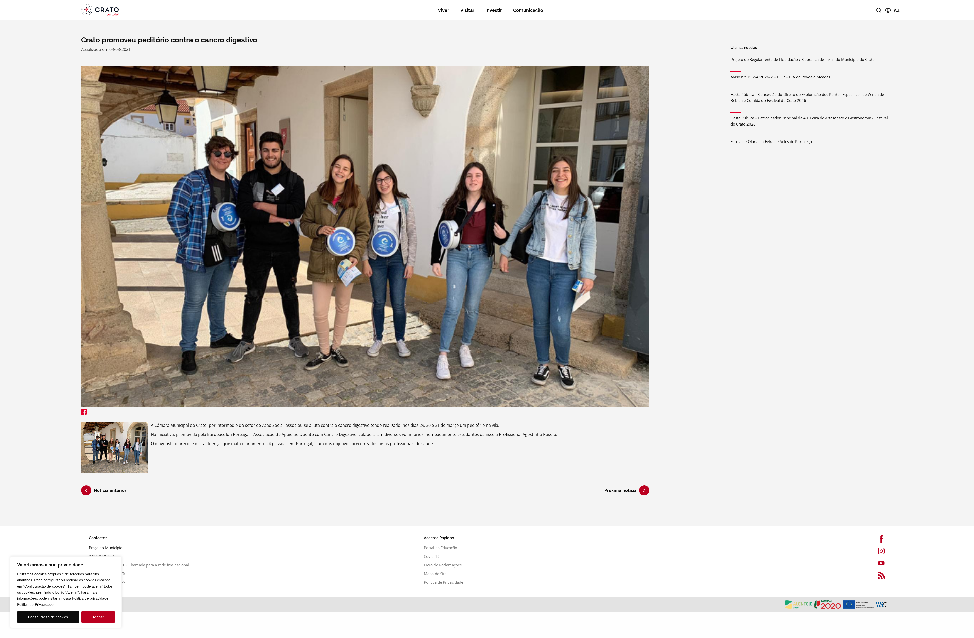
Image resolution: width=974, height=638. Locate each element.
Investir (493, 10)
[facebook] (855, 539)
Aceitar (98, 616)
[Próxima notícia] (644, 490)
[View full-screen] (365, 236)
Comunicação (528, 10)
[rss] (855, 575)
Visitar (467, 10)
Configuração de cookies (48, 616)
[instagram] (855, 551)
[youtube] (855, 563)
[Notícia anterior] (86, 491)
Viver (443, 10)
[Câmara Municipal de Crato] (155, 10)
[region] (66, 592)
